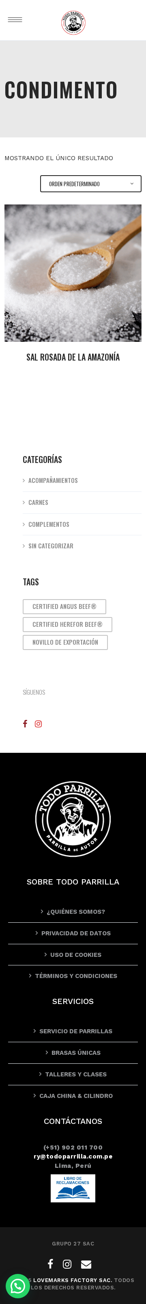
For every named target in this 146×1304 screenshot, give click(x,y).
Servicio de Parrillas (75, 1031)
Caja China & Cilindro (76, 1096)
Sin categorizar (50, 545)
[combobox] (91, 183)
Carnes (38, 502)
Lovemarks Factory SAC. (72, 1280)
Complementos (48, 523)
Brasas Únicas (76, 1052)
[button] (18, 1286)
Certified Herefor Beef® (67, 623)
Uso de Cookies (75, 954)
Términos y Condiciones (76, 976)
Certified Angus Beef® (64, 606)
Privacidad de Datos (76, 933)
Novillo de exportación (65, 641)
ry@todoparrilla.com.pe (73, 1156)
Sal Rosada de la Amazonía (73, 357)
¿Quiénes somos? (76, 911)
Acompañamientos (53, 480)
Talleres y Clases (76, 1074)
